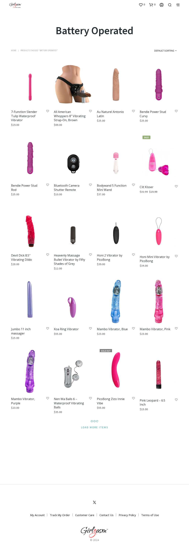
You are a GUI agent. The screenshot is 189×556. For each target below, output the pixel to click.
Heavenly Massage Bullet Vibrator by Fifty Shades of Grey (69, 259)
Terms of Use (150, 515)
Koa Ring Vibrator (66, 329)
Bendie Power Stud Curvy (153, 114)
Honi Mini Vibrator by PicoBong (155, 259)
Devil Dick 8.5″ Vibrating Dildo (21, 257)
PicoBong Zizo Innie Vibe (111, 401)
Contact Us (106, 515)
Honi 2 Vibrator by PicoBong (109, 257)
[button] (142, 4)
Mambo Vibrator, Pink (155, 329)
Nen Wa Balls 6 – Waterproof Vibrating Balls (69, 403)
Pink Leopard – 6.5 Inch (152, 402)
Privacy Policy (127, 515)
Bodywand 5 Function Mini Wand (111, 188)
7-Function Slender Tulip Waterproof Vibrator (24, 116)
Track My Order (60, 515)
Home (13, 50)
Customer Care (84, 515)
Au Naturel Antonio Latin (110, 114)
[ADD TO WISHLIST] (47, 111)
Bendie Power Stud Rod (24, 188)
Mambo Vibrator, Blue (112, 329)
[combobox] (159, 50)
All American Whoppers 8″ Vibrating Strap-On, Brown (70, 116)
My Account (37, 515)
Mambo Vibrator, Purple (23, 401)
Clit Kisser (146, 187)
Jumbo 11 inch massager (21, 331)
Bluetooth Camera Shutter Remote (66, 188)
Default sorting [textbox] (164, 50)
